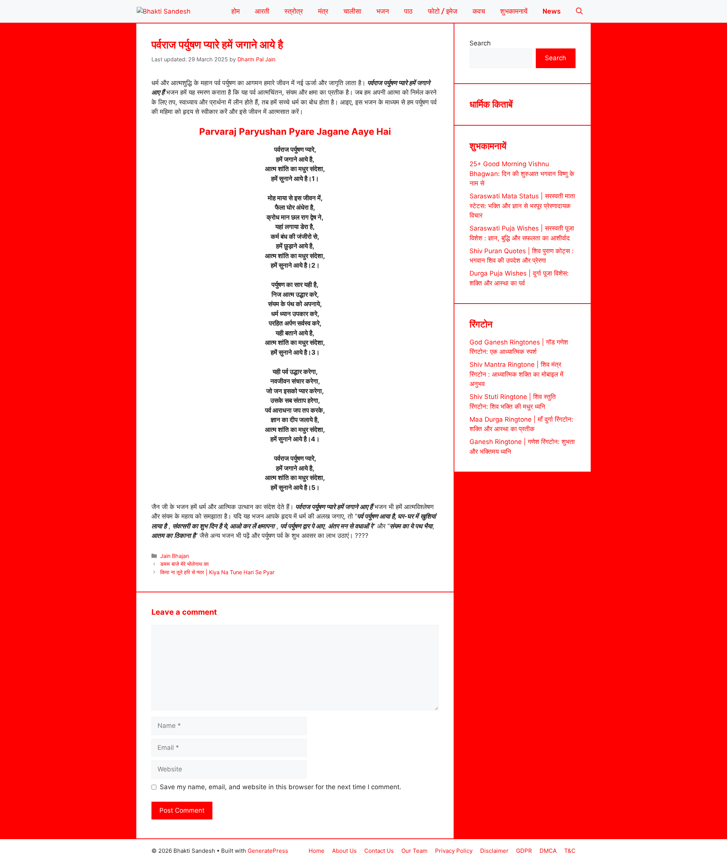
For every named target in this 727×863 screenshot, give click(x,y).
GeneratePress (268, 850)
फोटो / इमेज (442, 11)
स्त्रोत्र (293, 11)
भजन (382, 11)
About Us (344, 850)
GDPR (524, 850)
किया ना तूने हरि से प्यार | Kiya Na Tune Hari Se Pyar (217, 572)
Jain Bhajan (174, 556)
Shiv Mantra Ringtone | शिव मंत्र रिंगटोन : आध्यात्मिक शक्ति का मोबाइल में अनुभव (516, 374)
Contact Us (379, 850)
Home (316, 850)
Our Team (414, 850)
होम (235, 11)
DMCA (548, 850)
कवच (479, 11)
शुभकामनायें (513, 11)
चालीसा (352, 11)
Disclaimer (494, 850)
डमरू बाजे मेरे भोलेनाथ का (184, 564)
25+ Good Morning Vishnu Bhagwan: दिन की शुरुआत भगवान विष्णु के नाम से (522, 173)
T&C (570, 850)
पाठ (408, 11)
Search (480, 43)
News (552, 11)
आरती (262, 11)
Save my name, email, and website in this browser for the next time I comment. (280, 787)
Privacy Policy (454, 850)
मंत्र (323, 11)
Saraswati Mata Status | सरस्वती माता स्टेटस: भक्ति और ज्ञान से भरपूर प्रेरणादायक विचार (522, 205)
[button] (579, 11)
